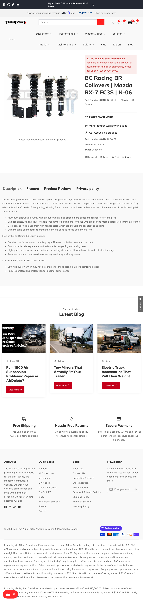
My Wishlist (45, 482)
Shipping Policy (81, 496)
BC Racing (99, 144)
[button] (130, 22)
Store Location (81, 482)
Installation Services (49, 501)
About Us (78, 468)
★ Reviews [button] (140, 304)
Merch (117, 44)
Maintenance (65, 44)
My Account (45, 478)
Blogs (41, 496)
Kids (103, 44)
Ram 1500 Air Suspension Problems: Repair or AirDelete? (118, 374)
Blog (130, 44)
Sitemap (43, 506)
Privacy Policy (80, 487)
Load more (14, 385)
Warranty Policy (81, 506)
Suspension (42, 33)
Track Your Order (48, 487)
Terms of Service (82, 501)
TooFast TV (45, 492)
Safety (87, 44)
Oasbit (74, 529)
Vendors (43, 468)
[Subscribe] (135, 489)
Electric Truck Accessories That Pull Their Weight (68, 371)
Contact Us (79, 473)
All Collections (46, 473)
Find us (42, 511)
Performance (67, 33)
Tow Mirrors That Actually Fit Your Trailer (20, 371)
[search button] (100, 22)
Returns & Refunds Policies (87, 492)
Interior (43, 44)
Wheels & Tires (94, 33)
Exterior (117, 33)
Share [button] (128, 157)
